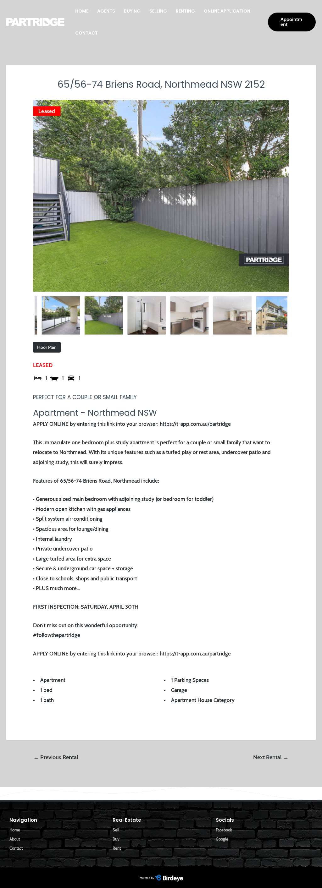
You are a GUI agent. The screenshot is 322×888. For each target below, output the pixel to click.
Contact (86, 33)
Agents (106, 11)
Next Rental (271, 757)
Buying (132, 11)
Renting (185, 11)
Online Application (227, 11)
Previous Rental (55, 757)
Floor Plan (47, 347)
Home (81, 11)
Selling (158, 11)
